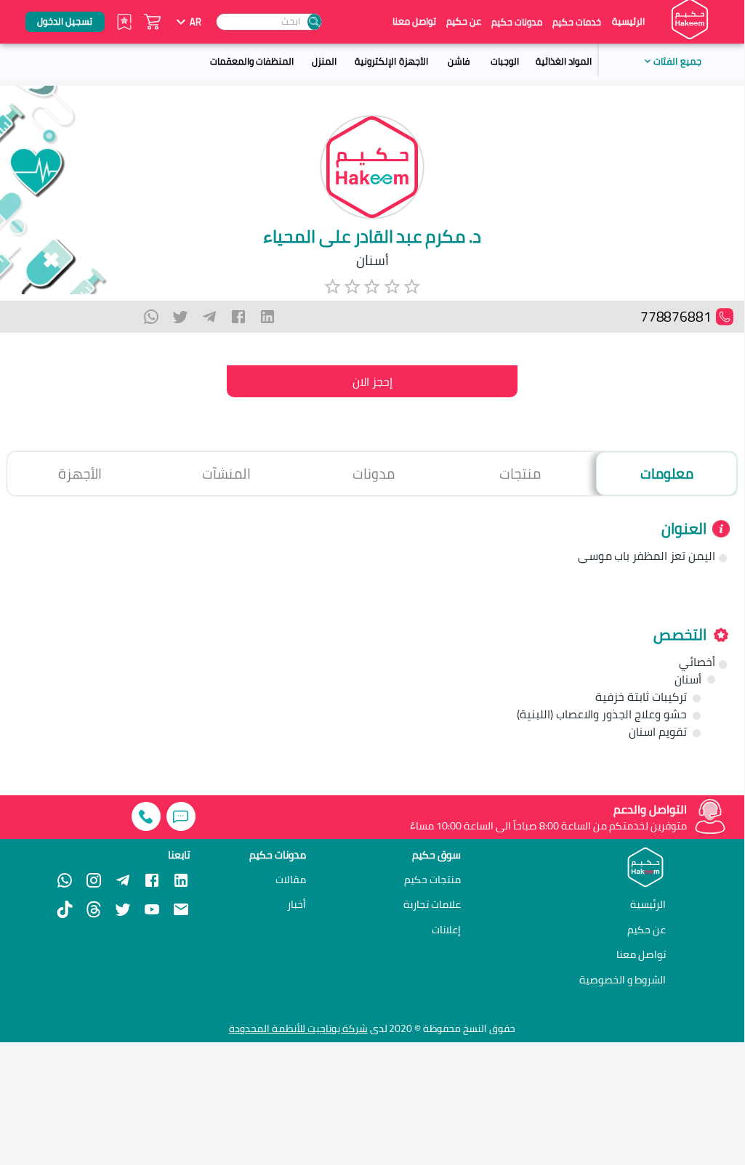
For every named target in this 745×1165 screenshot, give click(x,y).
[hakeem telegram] (123, 880)
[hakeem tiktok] (64, 909)
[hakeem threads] (93, 909)
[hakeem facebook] (152, 880)
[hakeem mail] (181, 909)
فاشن (459, 61)
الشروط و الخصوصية (622, 979)
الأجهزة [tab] (80, 473)
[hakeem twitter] (123, 909)
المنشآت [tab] (226, 473)
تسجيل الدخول (64, 21)
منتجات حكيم (432, 880)
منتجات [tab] (520, 473)
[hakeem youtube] (152, 909)
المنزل (324, 61)
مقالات (290, 880)
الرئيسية (628, 21)
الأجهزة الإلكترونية (391, 61)
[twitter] (180, 316)
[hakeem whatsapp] (64, 880)
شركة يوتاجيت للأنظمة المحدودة (298, 1028)
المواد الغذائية (564, 61)
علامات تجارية (432, 904)
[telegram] (209, 316)
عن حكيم (463, 21)
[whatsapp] (151, 316)
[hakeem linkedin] (181, 879)
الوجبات (505, 61)
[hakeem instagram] (93, 880)
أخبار (296, 904)
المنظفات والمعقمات (252, 61)
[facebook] (238, 316)
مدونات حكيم (516, 22)
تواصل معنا (414, 21)
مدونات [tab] (374, 473)
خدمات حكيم (576, 22)
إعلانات (446, 930)
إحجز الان (372, 381)
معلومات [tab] (666, 473)
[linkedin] (267, 316)
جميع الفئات (677, 61)
